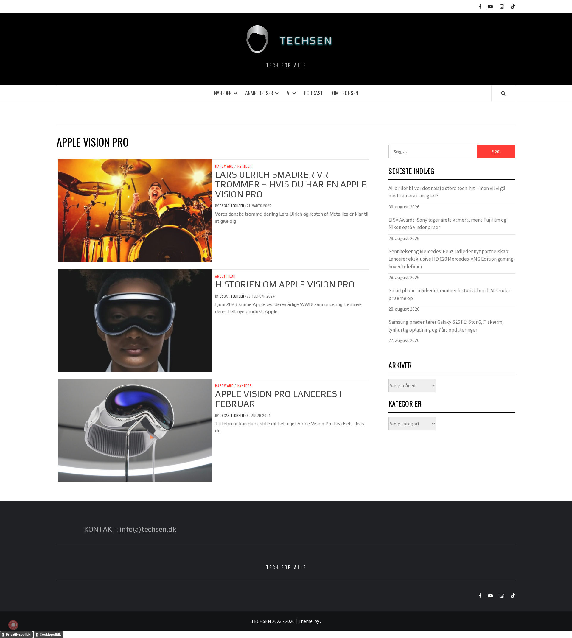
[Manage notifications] (13, 625)
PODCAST (313, 93)
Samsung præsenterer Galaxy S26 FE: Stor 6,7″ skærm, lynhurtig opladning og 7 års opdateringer (446, 326)
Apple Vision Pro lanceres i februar (278, 399)
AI (288, 93)
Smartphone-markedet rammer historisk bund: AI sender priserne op (449, 294)
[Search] (503, 93)
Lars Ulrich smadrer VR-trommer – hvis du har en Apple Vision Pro (290, 184)
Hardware (224, 166)
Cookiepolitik (50, 634)
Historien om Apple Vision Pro (285, 284)
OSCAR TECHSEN (232, 205)
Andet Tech (225, 276)
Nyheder (223, 93)
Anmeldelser (259, 93)
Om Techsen (345, 93)
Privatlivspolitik (18, 634)
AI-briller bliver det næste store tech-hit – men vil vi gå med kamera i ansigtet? (446, 192)
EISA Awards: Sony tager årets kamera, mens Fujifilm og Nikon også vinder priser (447, 224)
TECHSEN (306, 40)
